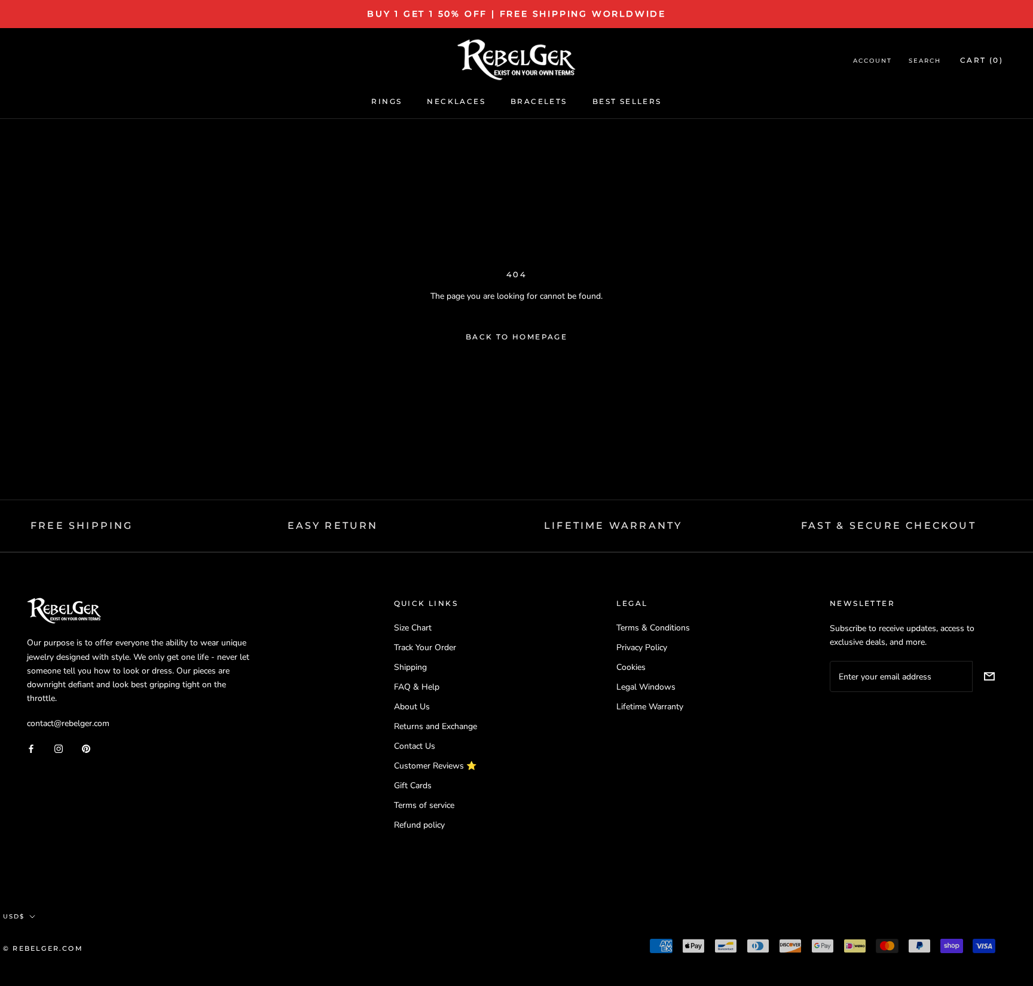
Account (872, 61)
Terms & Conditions (653, 627)
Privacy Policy (641, 647)
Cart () (981, 60)
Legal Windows (646, 687)
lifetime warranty (613, 525)
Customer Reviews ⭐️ (435, 765)
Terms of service (424, 805)
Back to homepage (516, 336)
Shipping (410, 667)
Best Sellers (627, 101)
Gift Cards (413, 785)
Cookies (631, 667)
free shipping (81, 525)
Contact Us (414, 746)
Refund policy (419, 825)
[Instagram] (58, 748)
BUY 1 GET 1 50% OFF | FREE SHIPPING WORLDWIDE (516, 13)
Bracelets (539, 101)
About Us (412, 706)
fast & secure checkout (888, 525)
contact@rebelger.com (68, 723)
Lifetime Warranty (649, 706)
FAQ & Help (416, 687)
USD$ (14, 916)
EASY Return (333, 525)
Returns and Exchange (435, 726)
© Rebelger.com (43, 948)
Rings (386, 101)
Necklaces (456, 101)
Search (925, 61)
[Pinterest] (86, 748)
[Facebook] (31, 748)
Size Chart (413, 627)
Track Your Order (425, 647)
